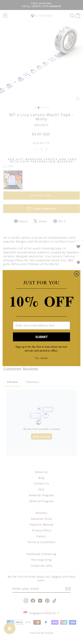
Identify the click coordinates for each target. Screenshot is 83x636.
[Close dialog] (76, 273)
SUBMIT (41, 336)
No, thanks (41, 358)
